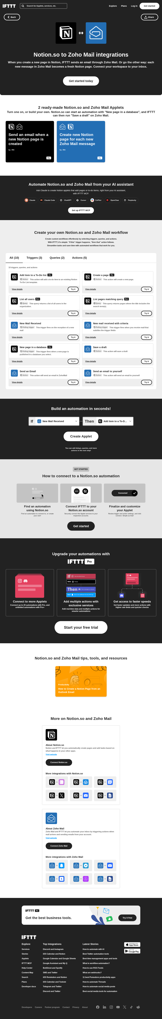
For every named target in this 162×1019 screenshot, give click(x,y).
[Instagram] (111, 1007)
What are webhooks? (92, 973)
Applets (25, 959)
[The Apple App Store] (132, 945)
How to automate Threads (94, 982)
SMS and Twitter (50, 973)
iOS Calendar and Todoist (54, 982)
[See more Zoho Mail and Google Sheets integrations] (105, 879)
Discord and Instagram (53, 949)
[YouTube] (118, 1007)
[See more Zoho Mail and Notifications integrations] (57, 865)
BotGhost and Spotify (52, 968)
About (85, 1007)
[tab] (14, 258)
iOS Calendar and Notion (54, 954)
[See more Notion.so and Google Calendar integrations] (105, 782)
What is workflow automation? (96, 963)
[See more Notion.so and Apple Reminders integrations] (57, 782)
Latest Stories (90, 944)
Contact (66, 1007)
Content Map (27, 973)
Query (25, 303)
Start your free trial (81, 627)
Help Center (27, 968)
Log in (134, 6)
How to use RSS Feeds (93, 968)
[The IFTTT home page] (9, 6)
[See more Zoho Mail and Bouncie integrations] (57, 879)
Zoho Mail (81, 54)
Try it (73, 289)
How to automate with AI (93, 949)
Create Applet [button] (81, 436)
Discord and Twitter (51, 991)
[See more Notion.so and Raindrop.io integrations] (81, 782)
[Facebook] (98, 1007)
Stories (25, 954)
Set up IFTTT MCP (81, 210)
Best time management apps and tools (100, 959)
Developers (27, 1007)
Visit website (51, 754)
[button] (81, 526)
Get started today (81, 81)
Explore (113, 6)
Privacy (75, 1007)
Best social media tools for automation (100, 991)
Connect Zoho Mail (58, 846)
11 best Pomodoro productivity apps (99, 977)
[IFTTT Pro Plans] (49, 275)
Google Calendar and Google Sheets (59, 959)
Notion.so (47, 54)
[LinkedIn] (104, 1007)
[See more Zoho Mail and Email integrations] (105, 865)
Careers (38, 1007)
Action (25, 279)
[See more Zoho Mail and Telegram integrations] (81, 865)
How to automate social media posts (99, 987)
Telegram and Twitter (52, 987)
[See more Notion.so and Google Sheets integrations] (105, 795)
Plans (124, 6)
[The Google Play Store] (132, 951)
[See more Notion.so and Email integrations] (81, 795)
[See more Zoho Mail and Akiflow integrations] (81, 879)
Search (25, 977)
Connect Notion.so (58, 762)
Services (26, 949)
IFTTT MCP (27, 963)
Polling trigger (28, 327)
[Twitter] (125, 1007)
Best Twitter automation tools (96, 954)
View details (17, 289)
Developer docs (29, 987)
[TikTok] (131, 1007)
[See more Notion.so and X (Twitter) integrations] (57, 795)
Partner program (52, 1007)
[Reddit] (138, 1007)
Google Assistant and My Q (55, 963)
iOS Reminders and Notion (55, 977)
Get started (149, 6)
